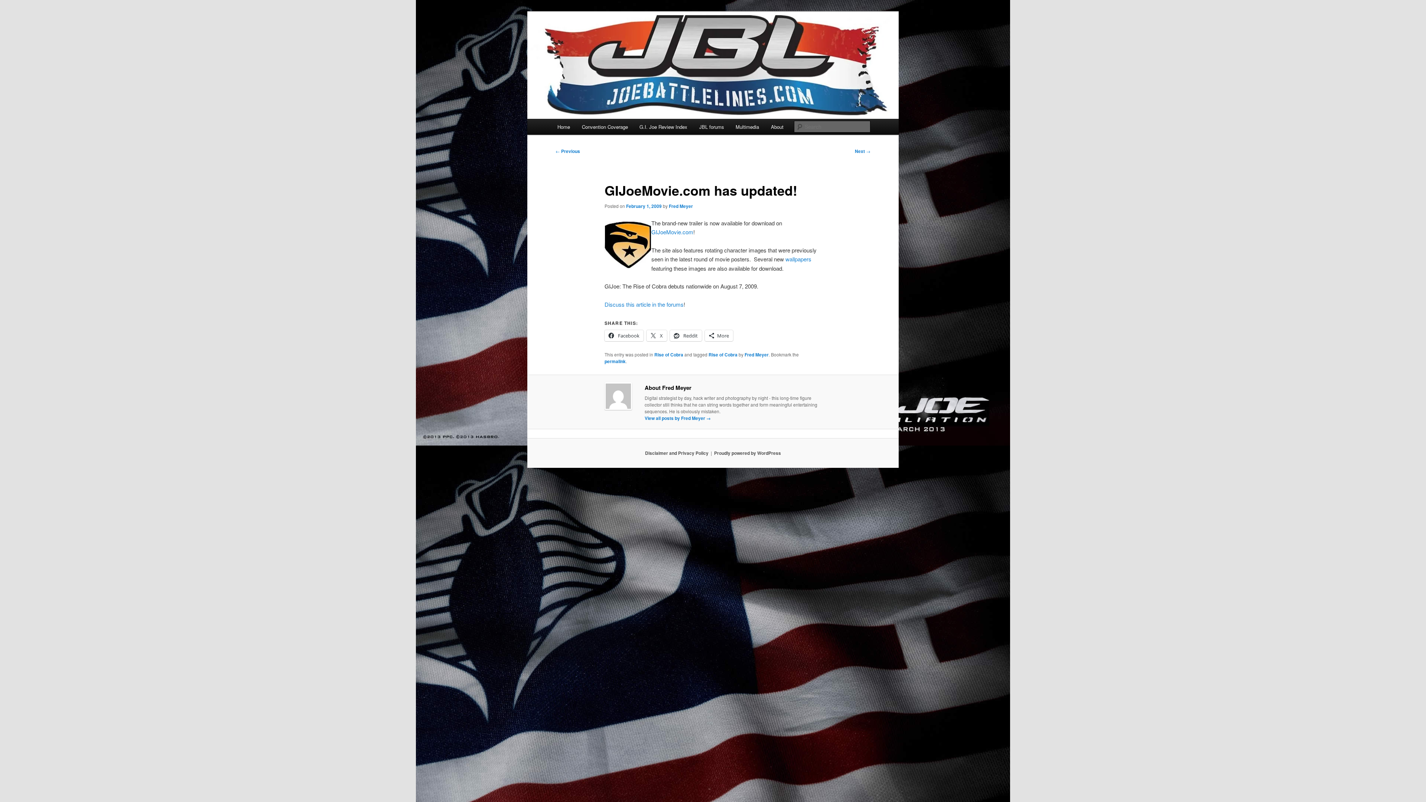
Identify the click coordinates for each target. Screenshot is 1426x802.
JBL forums (711, 126)
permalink (615, 361)
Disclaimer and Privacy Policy (677, 453)
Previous (568, 151)
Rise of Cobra (668, 354)
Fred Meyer (681, 206)
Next (862, 151)
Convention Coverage (605, 126)
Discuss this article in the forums (644, 304)
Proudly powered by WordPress (747, 453)
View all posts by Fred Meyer (678, 418)
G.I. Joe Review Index (663, 126)
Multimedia (747, 126)
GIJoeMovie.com (672, 232)
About (777, 126)
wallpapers (798, 259)
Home (563, 126)
